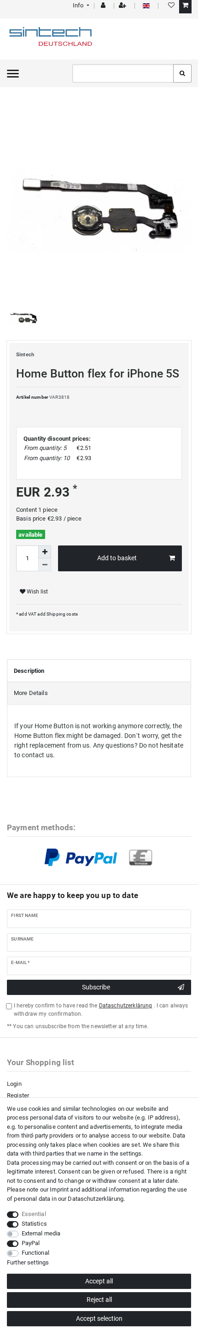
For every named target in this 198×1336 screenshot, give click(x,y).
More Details (31, 692)
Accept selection (99, 1318)
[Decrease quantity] (44, 564)
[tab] (99, 671)
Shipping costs (62, 614)
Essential (34, 1213)
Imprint (59, 1189)
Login (14, 1083)
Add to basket (117, 558)
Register (18, 1095)
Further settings (28, 1262)
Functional (35, 1252)
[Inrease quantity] (44, 551)
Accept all (99, 1281)
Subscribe (96, 987)
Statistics (34, 1223)
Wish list (36, 591)
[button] (80, 5)
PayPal (31, 1243)
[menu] (13, 73)
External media (41, 1233)
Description (29, 670)
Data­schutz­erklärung (95, 1198)
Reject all (99, 1299)
